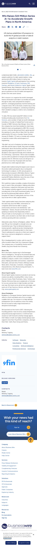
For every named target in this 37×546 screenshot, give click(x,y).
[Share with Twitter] (12, 27)
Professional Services (19, 349)
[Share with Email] (20, 27)
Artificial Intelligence (27, 346)
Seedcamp (23, 83)
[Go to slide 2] (20, 70)
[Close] (33, 534)
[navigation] (33, 3)
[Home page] (9, 4)
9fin (31, 75)
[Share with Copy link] (23, 27)
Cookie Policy (7, 538)
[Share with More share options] (27, 27)
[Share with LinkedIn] (8, 27)
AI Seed (17, 83)
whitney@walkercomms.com (11, 335)
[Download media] (34, 65)
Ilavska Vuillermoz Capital (18, 85)
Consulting (16, 346)
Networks (23, 340)
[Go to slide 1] (17, 70)
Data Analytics (17, 343)
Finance (25, 343)
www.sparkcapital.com (12, 289)
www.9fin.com (16, 269)
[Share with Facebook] (16, 27)
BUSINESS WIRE (23, 75)
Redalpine (11, 83)
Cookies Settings (11, 542)
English (4, 382)
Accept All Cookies (24, 542)
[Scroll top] (31, 440)
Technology (31, 349)
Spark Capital (11, 81)
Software (15, 340)
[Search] (29, 4)
